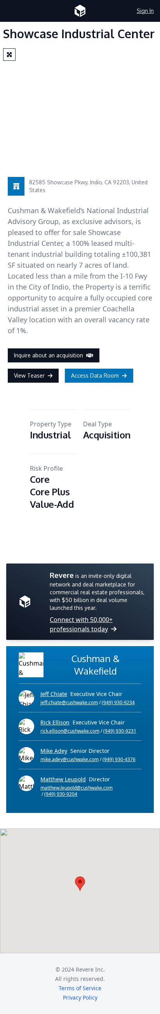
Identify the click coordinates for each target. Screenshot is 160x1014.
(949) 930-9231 (119, 731)
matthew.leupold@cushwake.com (76, 788)
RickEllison (55, 722)
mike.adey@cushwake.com (69, 759)
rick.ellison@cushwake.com (69, 731)
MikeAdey (53, 750)
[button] (80, 883)
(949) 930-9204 (60, 794)
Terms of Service (80, 988)
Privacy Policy (80, 997)
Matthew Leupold (63, 779)
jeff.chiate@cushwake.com (69, 703)
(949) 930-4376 (119, 759)
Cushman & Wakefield (95, 664)
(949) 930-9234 (118, 702)
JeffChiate (53, 694)
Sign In (145, 10)
